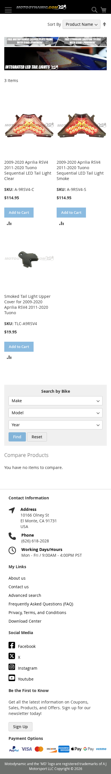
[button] (9, 223)
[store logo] (41, 7)
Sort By (54, 24)
